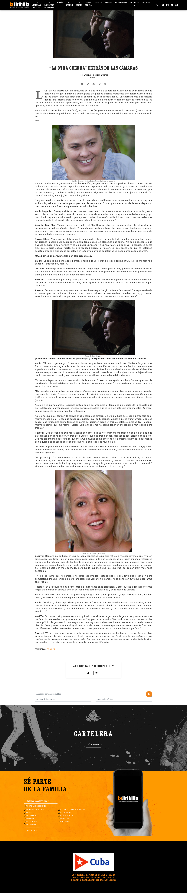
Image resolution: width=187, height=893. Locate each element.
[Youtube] (172, 5)
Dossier (98, 2)
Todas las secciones (36, 806)
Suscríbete (32, 830)
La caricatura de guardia (49, 5)
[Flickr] (176, 5)
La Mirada (79, 3)
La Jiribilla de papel (36, 5)
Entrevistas (121, 2)
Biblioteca (147, 2)
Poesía (60, 2)
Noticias (109, 2)
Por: (81, 75)
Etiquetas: (40, 649)
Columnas (134, 2)
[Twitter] (163, 5)
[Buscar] (157, 5)
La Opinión (69, 3)
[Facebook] (167, 5)
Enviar (149, 694)
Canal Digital (88, 3)
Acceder (93, 744)
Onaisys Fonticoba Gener (96, 75)
